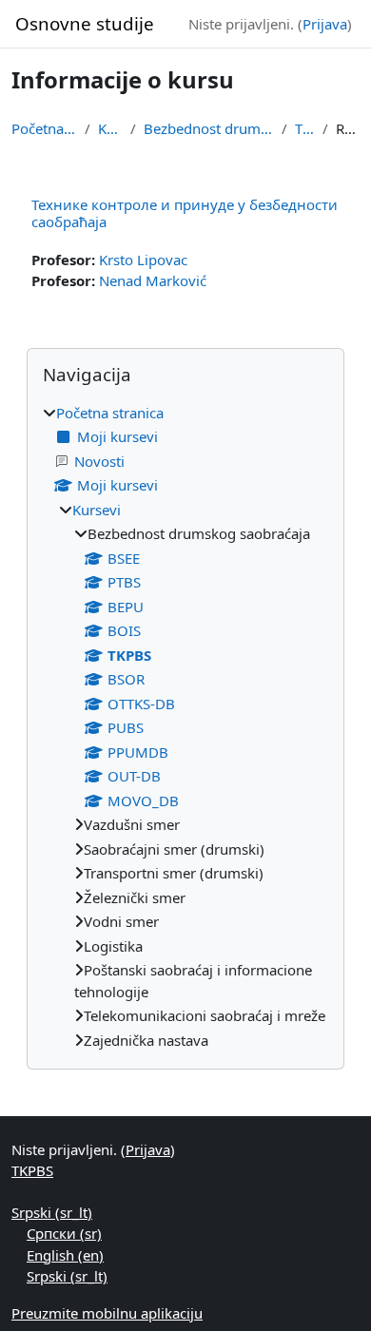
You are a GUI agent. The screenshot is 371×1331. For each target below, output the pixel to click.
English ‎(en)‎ (65, 1254)
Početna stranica (44, 128)
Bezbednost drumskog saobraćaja (209, 128)
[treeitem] (185, 726)
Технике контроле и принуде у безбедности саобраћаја (184, 213)
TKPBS (305, 128)
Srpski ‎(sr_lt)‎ (51, 1212)
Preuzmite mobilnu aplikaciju (107, 1312)
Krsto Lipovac (143, 259)
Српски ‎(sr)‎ (64, 1233)
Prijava (325, 23)
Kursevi (110, 128)
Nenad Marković (152, 280)
